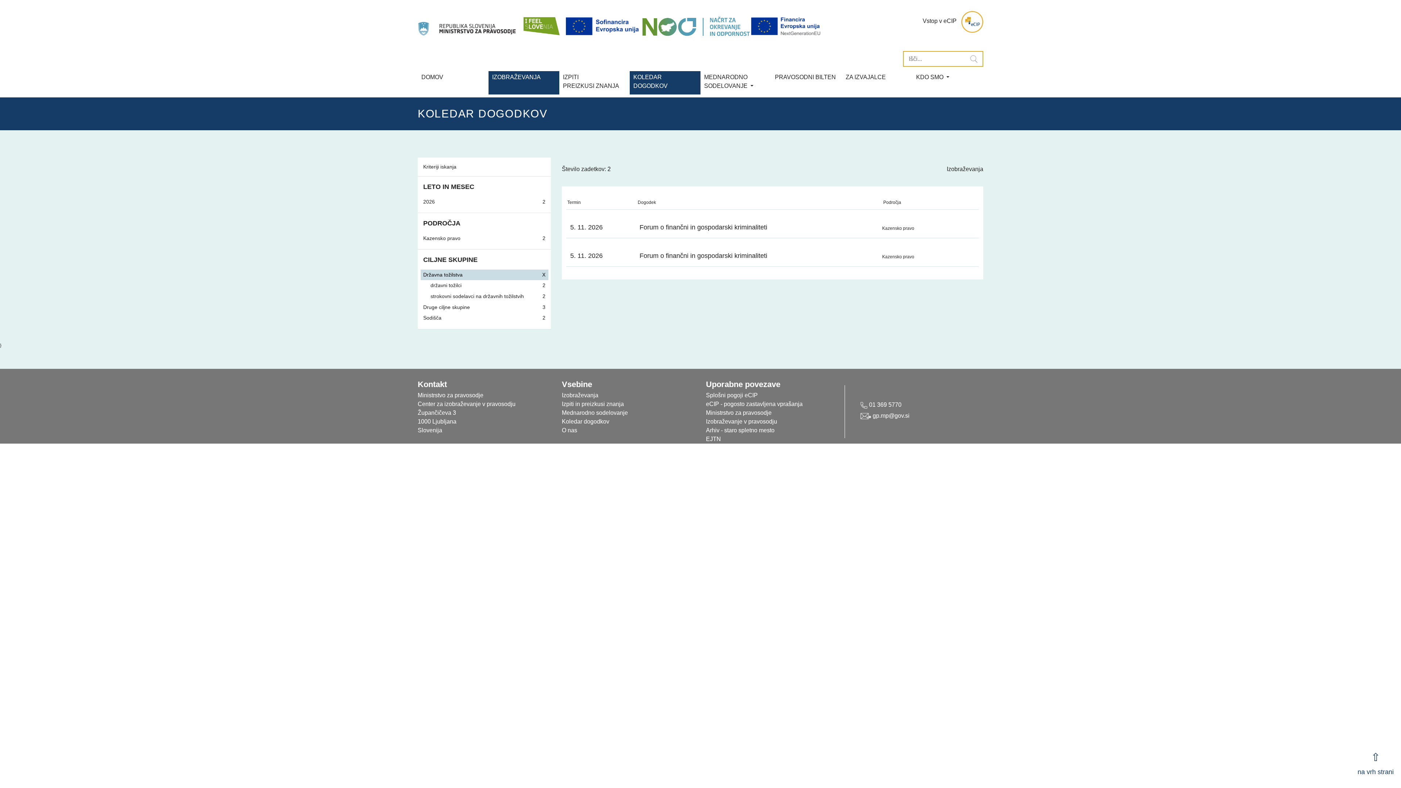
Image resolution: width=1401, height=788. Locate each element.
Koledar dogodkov (585, 421)
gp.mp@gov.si (890, 416)
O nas (569, 430)
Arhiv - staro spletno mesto (740, 430)
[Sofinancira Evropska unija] (603, 26)
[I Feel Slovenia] (541, 21)
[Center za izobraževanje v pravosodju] (468, 21)
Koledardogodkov (650, 81)
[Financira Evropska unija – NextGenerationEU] (786, 26)
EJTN (713, 439)
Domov (432, 77)
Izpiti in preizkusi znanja (593, 404)
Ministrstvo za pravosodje (739, 413)
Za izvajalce (866, 77)
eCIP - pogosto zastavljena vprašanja (754, 404)
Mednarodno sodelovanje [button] (726, 81)
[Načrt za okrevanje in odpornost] (695, 26)
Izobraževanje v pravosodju (741, 421)
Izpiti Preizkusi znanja (591, 81)
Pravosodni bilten (805, 77)
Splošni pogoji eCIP (732, 395)
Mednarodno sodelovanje (595, 413)
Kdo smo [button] (930, 77)
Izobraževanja (516, 77)
